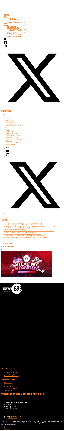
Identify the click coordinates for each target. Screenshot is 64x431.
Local (6, 25)
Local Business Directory (17, 29)
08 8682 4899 (16, 416)
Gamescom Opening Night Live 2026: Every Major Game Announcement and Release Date (29, 231)
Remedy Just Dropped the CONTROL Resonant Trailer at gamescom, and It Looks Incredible (29, 226)
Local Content (8, 390)
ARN (5, 427)
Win (5, 24)
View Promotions (7, 247)
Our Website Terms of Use (12, 388)
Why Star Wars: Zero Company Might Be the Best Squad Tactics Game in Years (25, 223)
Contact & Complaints (10, 372)
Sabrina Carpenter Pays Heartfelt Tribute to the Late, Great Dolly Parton (23, 225)
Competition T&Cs (9, 385)
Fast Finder (11, 26)
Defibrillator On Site (15, 35)
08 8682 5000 (12, 418)
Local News (11, 18)
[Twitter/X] (33, 107)
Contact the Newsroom (16, 22)
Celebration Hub (13, 28)
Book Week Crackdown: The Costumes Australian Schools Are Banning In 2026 (25, 237)
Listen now (5, 111)
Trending (10, 21)
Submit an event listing (16, 32)
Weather (10, 33)
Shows (6, 15)
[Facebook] (5, 43)
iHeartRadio (7, 429)
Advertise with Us (14, 36)
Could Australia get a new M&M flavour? (15, 229)
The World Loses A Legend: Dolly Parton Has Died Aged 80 (20, 232)
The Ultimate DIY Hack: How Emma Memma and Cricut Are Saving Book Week (25, 235)
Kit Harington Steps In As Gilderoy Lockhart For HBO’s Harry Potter (22, 234)
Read (5, 17)
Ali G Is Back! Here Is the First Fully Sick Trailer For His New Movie (21, 228)
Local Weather (13, 19)
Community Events (14, 30)
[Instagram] (5, 47)
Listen (6, 14)
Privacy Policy (8, 383)
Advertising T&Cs (9, 386)
